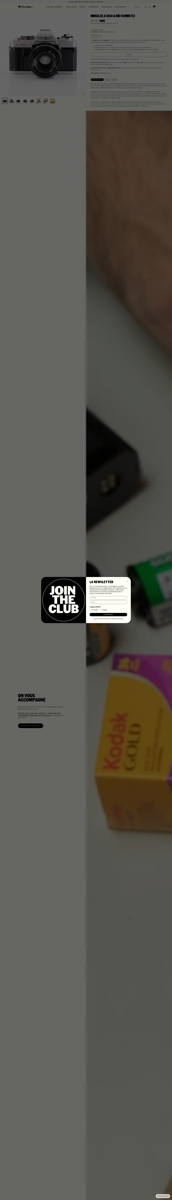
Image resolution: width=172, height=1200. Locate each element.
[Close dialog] (127, 581)
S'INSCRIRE (108, 614)
